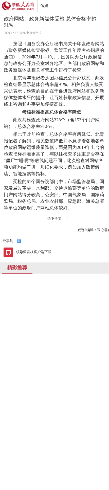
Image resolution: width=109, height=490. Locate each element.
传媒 (44, 6)
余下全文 (54, 218)
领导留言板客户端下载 (33, 252)
